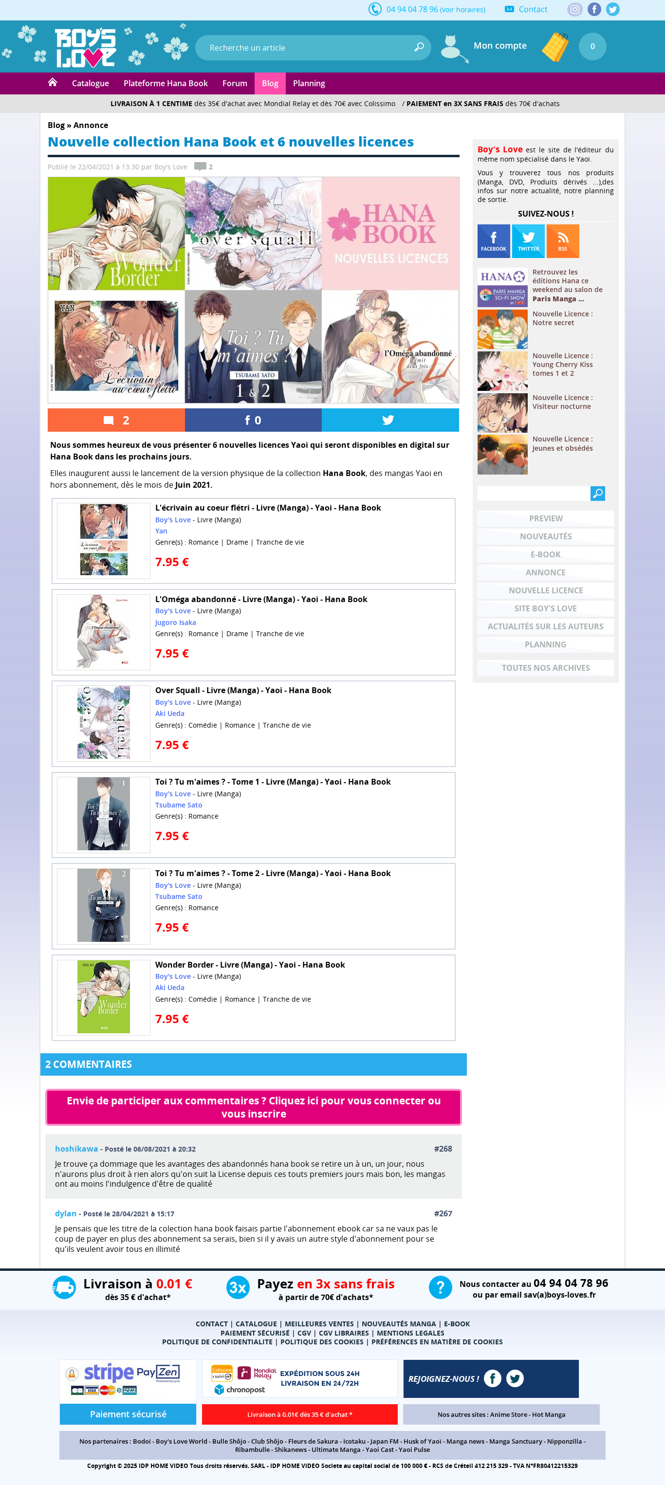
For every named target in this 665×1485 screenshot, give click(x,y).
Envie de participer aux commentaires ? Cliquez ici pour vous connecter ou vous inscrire (255, 1107)
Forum (234, 83)
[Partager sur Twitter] (390, 420)
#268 (443, 1149)
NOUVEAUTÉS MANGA (399, 1323)
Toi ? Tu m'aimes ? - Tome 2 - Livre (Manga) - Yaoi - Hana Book (273, 873)
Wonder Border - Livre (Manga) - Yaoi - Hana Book (250, 964)
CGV (304, 1333)
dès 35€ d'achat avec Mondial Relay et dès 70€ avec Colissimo (253, 103)
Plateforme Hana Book (166, 83)
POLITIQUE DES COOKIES (322, 1341)
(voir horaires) (462, 9)
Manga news (465, 1441)
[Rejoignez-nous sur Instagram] (575, 10)
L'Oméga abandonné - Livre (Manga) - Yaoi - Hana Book (261, 599)
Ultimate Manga (336, 1449)
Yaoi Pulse (414, 1449)
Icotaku (354, 1441)
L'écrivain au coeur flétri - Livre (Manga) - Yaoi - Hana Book (268, 507)
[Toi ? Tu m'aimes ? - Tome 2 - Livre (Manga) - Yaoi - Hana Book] (103, 906)
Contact (533, 9)
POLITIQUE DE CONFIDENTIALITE (217, 1341)
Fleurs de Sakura (313, 1441)
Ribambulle (252, 1449)
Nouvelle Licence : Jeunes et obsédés (563, 443)
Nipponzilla (564, 1441)
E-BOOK (457, 1323)
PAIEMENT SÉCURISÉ (255, 1333)
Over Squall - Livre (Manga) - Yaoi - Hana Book (243, 690)
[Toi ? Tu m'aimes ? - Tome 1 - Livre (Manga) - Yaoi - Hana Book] (103, 815)
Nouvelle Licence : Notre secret (563, 318)
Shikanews (291, 1449)
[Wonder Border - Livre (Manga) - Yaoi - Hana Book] (103, 998)
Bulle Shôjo (229, 1441)
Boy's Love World (181, 1441)
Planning (309, 83)
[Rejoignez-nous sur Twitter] (613, 9)
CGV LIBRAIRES (344, 1333)
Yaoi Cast (380, 1449)
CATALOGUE (256, 1323)
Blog (270, 83)
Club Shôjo (267, 1441)
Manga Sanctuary (515, 1441)
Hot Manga (549, 1414)
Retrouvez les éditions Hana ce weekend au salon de (568, 285)
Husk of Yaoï (423, 1441)
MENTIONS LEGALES (410, 1333)
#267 (443, 1214)
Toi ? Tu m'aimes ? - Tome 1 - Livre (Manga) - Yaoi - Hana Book (273, 781)
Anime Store (508, 1414)
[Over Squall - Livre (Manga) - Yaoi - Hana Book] (103, 723)
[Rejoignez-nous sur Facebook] (594, 9)
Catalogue (90, 83)
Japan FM (384, 1441)
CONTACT (212, 1323)
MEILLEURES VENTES (319, 1323)
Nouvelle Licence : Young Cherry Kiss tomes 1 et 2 (563, 364)
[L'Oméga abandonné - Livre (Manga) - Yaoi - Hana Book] (103, 632)
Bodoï (142, 1441)
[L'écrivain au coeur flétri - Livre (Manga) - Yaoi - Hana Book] (103, 541)
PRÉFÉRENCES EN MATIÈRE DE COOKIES (437, 1341)
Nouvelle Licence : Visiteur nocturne (563, 402)
